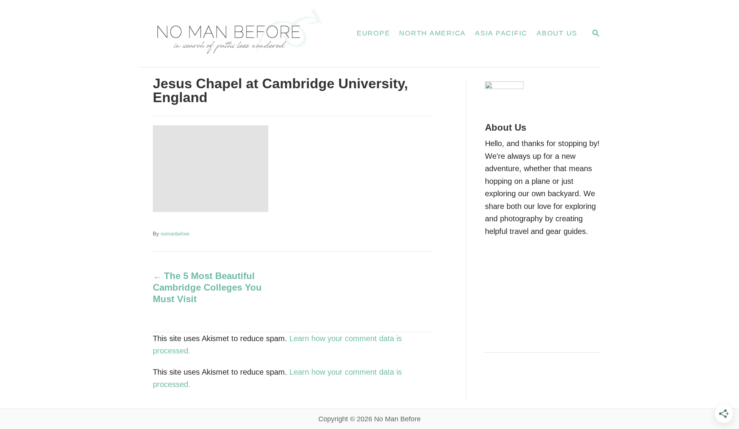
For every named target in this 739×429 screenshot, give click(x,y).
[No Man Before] (238, 33)
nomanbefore (175, 234)
